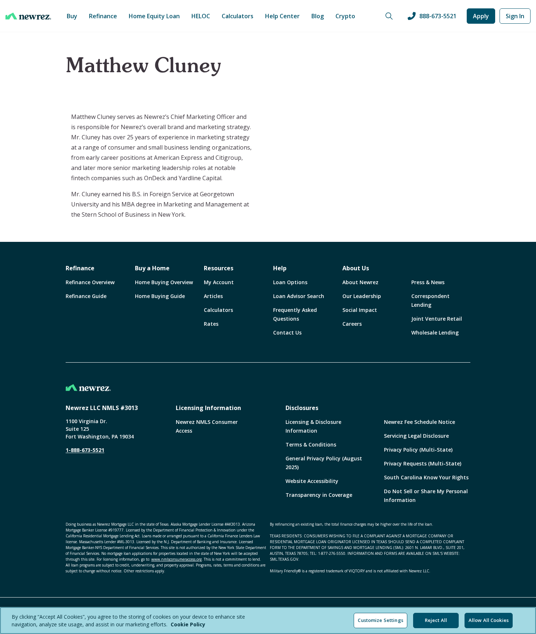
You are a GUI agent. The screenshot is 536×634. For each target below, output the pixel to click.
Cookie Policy (188, 624)
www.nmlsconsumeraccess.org (176, 559)
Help (280, 268)
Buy (72, 16)
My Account (219, 282)
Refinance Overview (90, 282)
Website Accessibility (312, 481)
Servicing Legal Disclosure (416, 435)
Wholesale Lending (435, 332)
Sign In (515, 16)
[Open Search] (389, 16)
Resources (218, 268)
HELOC (200, 16)
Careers (352, 323)
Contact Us (287, 332)
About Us (355, 268)
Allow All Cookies (489, 620)
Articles (213, 296)
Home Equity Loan (154, 16)
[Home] (28, 16)
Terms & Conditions (311, 444)
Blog (317, 16)
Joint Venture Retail (436, 318)
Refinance (103, 16)
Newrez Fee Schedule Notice (419, 421)
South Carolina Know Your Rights (426, 477)
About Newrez (360, 282)
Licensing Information (208, 408)
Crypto (345, 16)
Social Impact (359, 309)
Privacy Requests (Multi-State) (422, 463)
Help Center (282, 16)
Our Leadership (361, 296)
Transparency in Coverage (319, 494)
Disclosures (302, 408)
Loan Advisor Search (298, 296)
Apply (481, 16)
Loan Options (290, 282)
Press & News (427, 282)
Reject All (436, 620)
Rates (211, 323)
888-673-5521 (438, 16)
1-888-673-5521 (85, 449)
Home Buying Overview (164, 282)
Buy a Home (152, 268)
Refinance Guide (86, 296)
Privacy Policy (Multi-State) (418, 449)
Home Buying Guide (160, 296)
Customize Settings (380, 620)
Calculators (237, 16)
